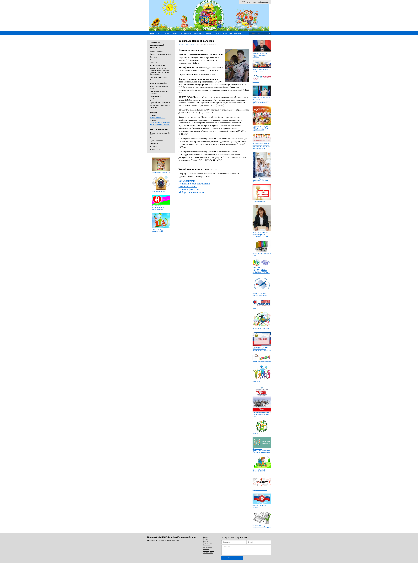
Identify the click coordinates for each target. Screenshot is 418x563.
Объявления (154, 138)
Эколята (255, 433)
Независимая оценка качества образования (260, 294)
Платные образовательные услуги (159, 87)
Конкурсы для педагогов (261, 328)
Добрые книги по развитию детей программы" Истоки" (160, 123)
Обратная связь (235, 33)
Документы (153, 57)
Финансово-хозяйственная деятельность (158, 78)
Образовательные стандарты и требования (160, 106)
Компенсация (154, 144)
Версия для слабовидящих (257, 2)
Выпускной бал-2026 (157, 118)
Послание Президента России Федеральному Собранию (260, 55)
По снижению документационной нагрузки (262, 526)
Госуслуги (256, 82)
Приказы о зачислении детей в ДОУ (160, 134)
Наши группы (177, 33)
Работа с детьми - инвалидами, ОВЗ (157, 230)
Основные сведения (156, 51)
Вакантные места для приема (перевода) (159, 92)
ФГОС (254, 308)
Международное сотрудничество (155, 97)
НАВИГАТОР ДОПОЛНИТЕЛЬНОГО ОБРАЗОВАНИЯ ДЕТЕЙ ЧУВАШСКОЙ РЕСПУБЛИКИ (261, 270)
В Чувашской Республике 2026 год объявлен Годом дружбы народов (261, 128)
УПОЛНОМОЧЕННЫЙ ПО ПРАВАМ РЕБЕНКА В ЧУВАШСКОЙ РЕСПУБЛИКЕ (261, 234)
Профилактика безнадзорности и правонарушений (158, 207)
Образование (154, 60)
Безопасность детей (158, 192)
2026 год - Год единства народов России (260, 70)
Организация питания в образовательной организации (160, 102)
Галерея (167, 33)
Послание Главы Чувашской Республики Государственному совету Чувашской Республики (261, 100)
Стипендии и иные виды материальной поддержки (158, 83)
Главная (151, 33)
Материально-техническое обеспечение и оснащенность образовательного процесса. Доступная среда (159, 71)
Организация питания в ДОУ (161, 173)
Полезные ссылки (155, 149)
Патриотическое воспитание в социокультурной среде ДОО (262, 414)
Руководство (154, 63)
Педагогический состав (157, 66)
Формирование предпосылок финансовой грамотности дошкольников (261, 450)
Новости (159, 33)
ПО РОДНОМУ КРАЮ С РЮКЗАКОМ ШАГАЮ (259, 470)
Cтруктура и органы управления (160, 54)
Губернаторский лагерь (260, 490)
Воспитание (256, 381)
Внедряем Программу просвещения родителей (261, 180)
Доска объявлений (259, 201)
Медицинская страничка (203, 33)
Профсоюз (188, 33)
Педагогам (153, 146)
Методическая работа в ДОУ (262, 362)
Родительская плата (156, 141)
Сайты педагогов (221, 33)
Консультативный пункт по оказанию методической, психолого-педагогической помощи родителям (261, 145)
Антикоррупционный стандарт (259, 506)
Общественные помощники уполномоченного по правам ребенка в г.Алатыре (262, 349)
